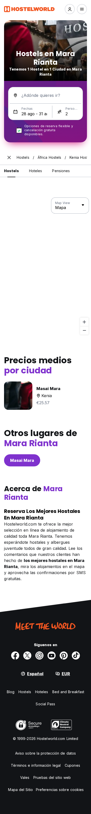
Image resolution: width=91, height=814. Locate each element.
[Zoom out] (84, 330)
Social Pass (45, 704)
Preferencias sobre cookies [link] (60, 789)
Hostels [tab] (11, 171)
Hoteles (41, 692)
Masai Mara (22, 460)
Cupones (72, 765)
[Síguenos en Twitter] (27, 655)
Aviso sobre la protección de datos (45, 753)
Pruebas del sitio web (52, 777)
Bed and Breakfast (68, 692)
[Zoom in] (84, 322)
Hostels (24, 692)
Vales (25, 777)
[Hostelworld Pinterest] (64, 655)
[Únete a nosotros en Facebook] (15, 655)
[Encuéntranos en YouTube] (52, 655)
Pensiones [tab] (61, 171)
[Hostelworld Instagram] (39, 655)
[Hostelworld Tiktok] (76, 655)
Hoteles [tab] (35, 171)
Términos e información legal (36, 765)
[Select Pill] (70, 9)
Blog (10, 692)
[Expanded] (9, 157)
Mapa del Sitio (20, 789)
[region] (45, 266)
